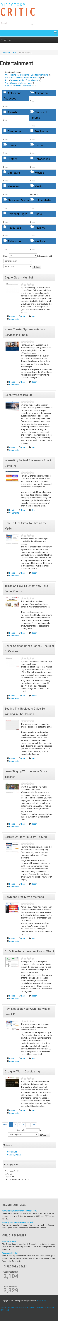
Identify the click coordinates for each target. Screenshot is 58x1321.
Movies (39, 172)
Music (38, 186)
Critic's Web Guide (9, 1241)
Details (12, 316)
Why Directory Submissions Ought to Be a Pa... (19, 1211)
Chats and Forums (18, 77)
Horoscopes (42, 159)
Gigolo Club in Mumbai (19, 277)
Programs (24, 75)
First (5, 1125)
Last (33, 1125)
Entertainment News (39, 75)
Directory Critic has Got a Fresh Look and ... (18, 1222)
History (12, 159)
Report (34, 316)
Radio (38, 214)
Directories (15, 131)
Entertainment (33, 77)
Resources (14, 227)
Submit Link (12, 1152)
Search (45, 1135)
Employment (42, 131)
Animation (41, 93)
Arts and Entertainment (24, 86)
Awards (12, 112)
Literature (14, 172)
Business (8, 86)
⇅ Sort (37, 267)
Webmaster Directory (10, 1253)
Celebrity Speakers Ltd (19, 395)
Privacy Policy (41, 1301)
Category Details (14, 1155)
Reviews (40, 227)
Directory (6, 53)
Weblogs (13, 83)
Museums (14, 186)
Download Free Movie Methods (24, 896)
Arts (14, 53)
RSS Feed (49, 1307)
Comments (14, 319)
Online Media (43, 200)
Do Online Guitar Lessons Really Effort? (29, 951)
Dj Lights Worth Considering (22, 1071)
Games (39, 145)
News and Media (17, 80)
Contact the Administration (12, 1307)
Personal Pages (17, 214)
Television (14, 75)
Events (12, 145)
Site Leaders (30, 1307)
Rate (23, 316)
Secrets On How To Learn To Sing (26, 836)
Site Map (40, 1307)
